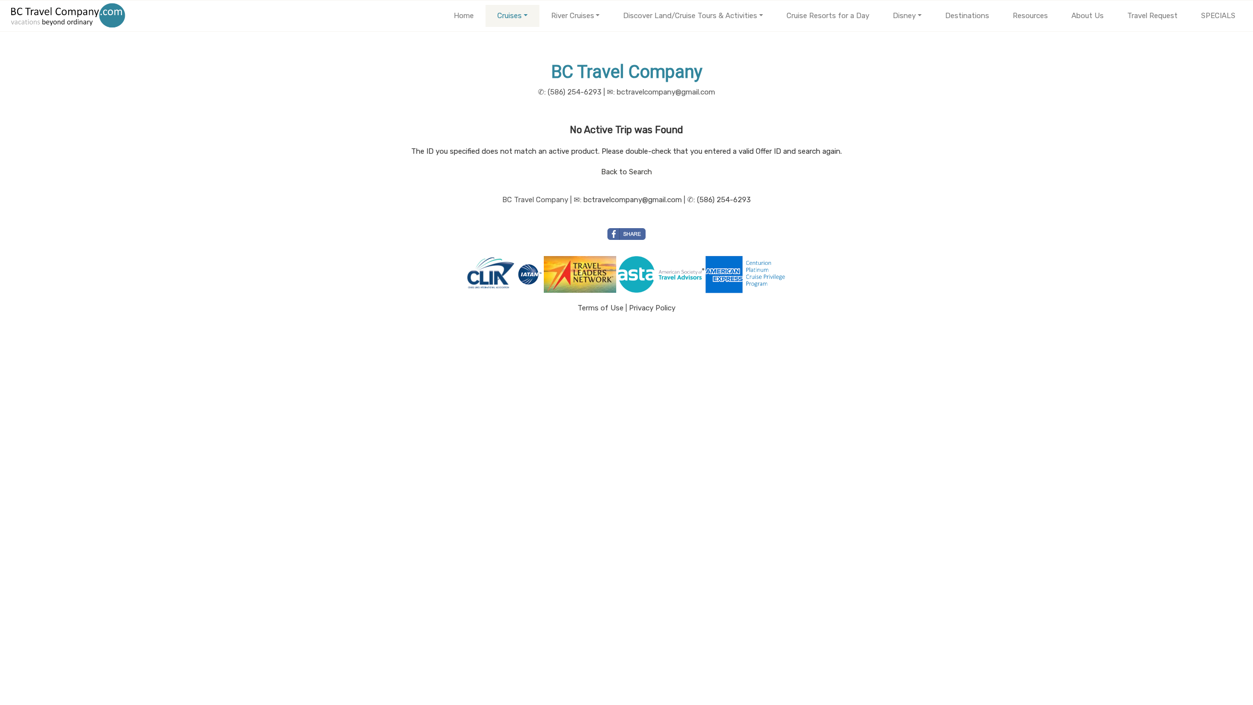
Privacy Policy (652, 308)
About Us (1087, 15)
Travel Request (1152, 15)
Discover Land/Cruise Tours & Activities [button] (690, 15)
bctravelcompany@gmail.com (632, 199)
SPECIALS (1218, 15)
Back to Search (626, 171)
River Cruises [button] (572, 15)
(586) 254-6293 (724, 199)
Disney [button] (904, 15)
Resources (1030, 15)
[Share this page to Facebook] (626, 234)
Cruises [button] (509, 15)
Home (464, 15)
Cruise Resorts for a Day (828, 15)
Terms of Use (601, 308)
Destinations (967, 15)
